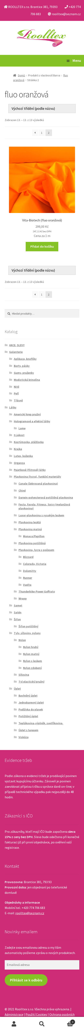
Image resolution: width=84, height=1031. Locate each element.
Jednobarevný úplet (31, 702)
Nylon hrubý (30, 647)
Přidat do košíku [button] (42, 246)
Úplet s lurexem (28, 730)
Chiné (22, 490)
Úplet (17, 688)
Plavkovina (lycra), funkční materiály (37, 476)
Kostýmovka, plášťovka (29, 442)
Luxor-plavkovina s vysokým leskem (41, 515)
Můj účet (14, 1024)
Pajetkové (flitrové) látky (30, 470)
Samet (18, 605)
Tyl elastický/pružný (31, 681)
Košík (64, 1020)
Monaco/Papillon (33, 536)
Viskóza (24, 737)
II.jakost (19, 435)
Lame (22, 428)
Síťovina (24, 674)
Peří (16, 393)
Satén (17, 612)
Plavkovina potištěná (32, 543)
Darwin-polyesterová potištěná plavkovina (46, 497)
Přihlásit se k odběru (26, 980)
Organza (19, 463)
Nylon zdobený (32, 668)
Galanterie (16, 352)
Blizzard (28, 557)
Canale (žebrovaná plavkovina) (38, 483)
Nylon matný (31, 654)
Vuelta (27, 585)
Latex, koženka (23, 456)
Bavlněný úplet (28, 695)
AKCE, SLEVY (16, 345)
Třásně (18, 400)
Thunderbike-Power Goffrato (37, 591)
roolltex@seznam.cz (29, 913)
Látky (12, 407)
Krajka (18, 449)
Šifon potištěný (28, 626)
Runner (27, 578)
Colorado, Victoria (34, 564)
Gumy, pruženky (24, 373)
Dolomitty (29, 571)
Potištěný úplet (28, 716)
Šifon (17, 619)
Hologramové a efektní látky (32, 421)
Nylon (22, 640)
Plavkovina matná (30, 529)
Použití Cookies (36, 1014)
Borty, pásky (22, 366)
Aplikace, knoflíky (25, 359)
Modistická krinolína (27, 380)
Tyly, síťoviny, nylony (27, 633)
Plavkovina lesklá (30, 522)
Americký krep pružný (27, 414)
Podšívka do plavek (31, 709)
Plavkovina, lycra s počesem (36, 550)
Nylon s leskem (32, 661)
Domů (21, 75)
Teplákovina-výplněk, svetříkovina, (41, 723)
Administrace (14, 1014)
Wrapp (23, 598)
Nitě (16, 387)
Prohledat (42, 1024)
